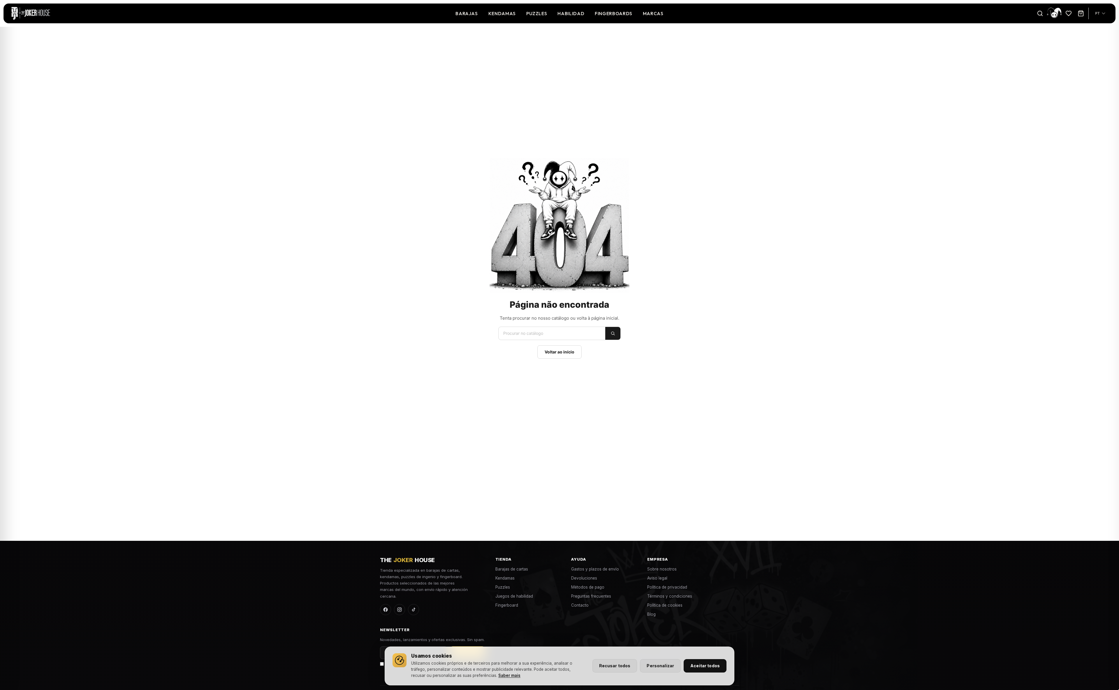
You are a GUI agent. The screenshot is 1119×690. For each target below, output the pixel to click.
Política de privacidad (667, 587)
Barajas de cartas (511, 569)
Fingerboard (506, 605)
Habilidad (570, 13)
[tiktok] (413, 609)
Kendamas (502, 13)
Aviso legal (657, 578)
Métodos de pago (587, 587)
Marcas (653, 13)
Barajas (466, 13)
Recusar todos (615, 665)
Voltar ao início (559, 351)
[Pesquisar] (1040, 13)
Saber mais (509, 675)
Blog (651, 614)
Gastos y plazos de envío (595, 569)
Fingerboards (613, 13)
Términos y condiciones (669, 596)
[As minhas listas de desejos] (1068, 13)
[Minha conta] (1054, 13)
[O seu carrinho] (1081, 13)
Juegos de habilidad (514, 596)
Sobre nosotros (662, 569)
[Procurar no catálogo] (612, 333)
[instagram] (399, 609)
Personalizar (660, 665)
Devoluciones (584, 578)
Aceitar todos (705, 665)
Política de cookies (664, 605)
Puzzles (536, 13)
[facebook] (385, 609)
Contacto (580, 605)
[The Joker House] (31, 13)
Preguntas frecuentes (591, 596)
